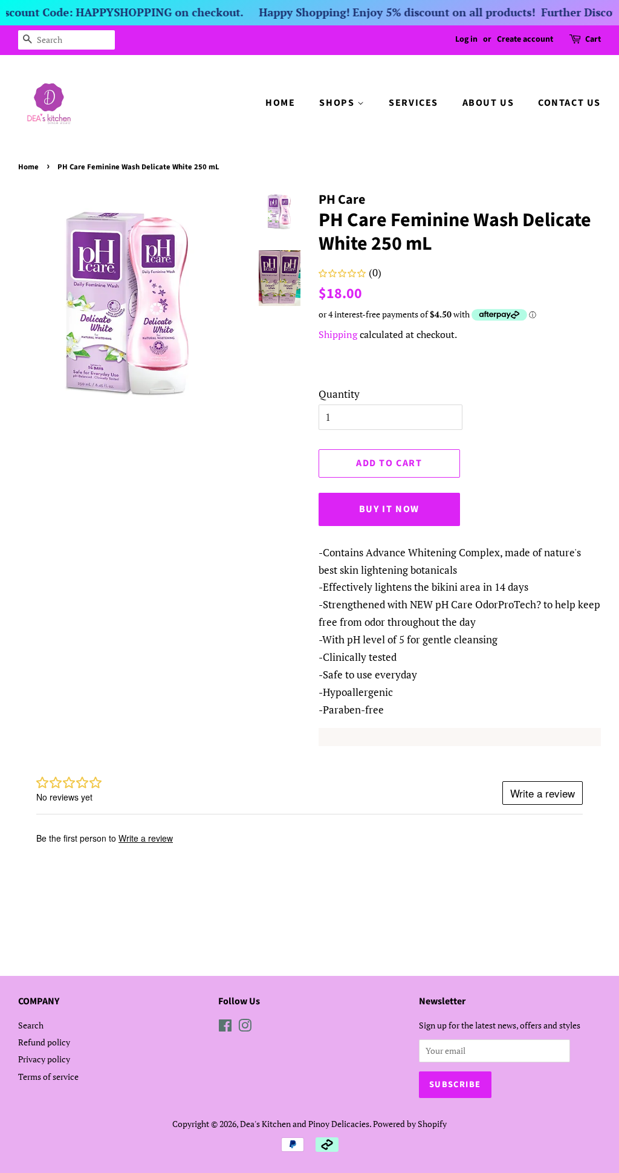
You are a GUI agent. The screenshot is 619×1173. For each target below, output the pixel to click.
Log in (466, 39)
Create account (525, 39)
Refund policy (44, 1042)
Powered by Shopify (410, 1123)
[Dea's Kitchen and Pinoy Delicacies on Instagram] (244, 1027)
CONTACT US (569, 102)
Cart (593, 39)
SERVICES (413, 102)
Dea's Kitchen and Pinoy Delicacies (304, 1123)
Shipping (338, 334)
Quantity (339, 394)
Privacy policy (44, 1059)
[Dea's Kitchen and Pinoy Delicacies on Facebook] (225, 1027)
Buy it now (389, 509)
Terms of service (48, 1076)
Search (31, 1025)
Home (28, 166)
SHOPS (338, 102)
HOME (280, 102)
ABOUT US (488, 102)
